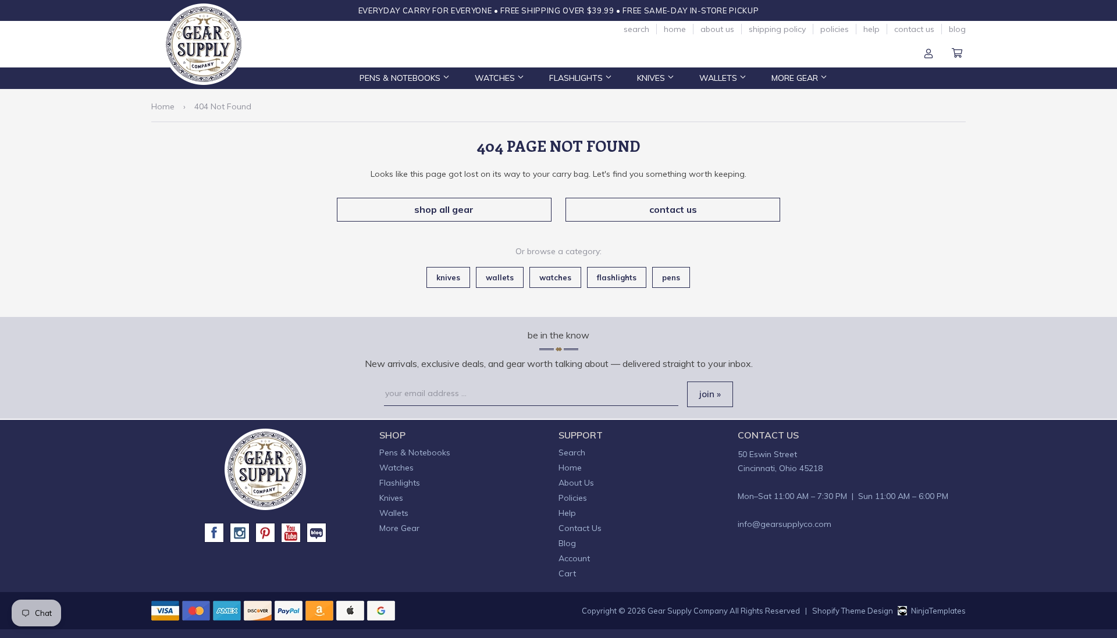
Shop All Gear (444, 209)
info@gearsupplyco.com (784, 524)
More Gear (795, 78)
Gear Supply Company (688, 610)
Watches (496, 78)
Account (928, 54)
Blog (957, 29)
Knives (652, 78)
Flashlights (577, 78)
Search (636, 29)
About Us (717, 29)
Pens (671, 277)
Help (871, 29)
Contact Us (914, 29)
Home (675, 29)
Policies (834, 29)
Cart (957, 54)
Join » (710, 394)
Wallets (719, 78)
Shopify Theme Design (852, 610)
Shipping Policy (777, 29)
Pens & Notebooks (401, 78)
